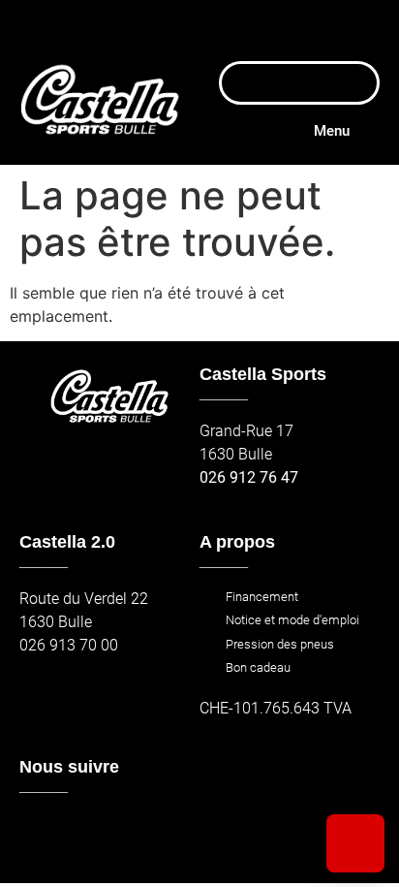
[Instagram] (82, 833)
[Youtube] (123, 833)
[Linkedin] (166, 833)
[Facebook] (40, 833)
